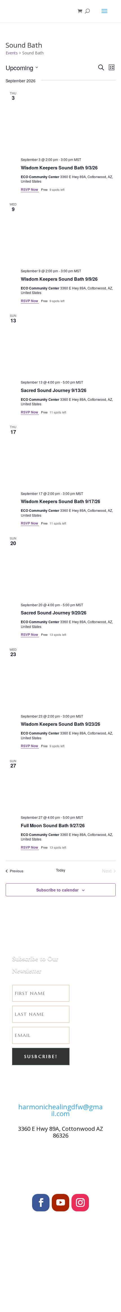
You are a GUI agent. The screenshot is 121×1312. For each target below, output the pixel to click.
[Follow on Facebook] (41, 1202)
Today (60, 870)
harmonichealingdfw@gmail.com (60, 1110)
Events (12, 53)
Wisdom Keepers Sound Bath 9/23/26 (60, 724)
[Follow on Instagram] (80, 1202)
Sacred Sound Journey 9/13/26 (53, 390)
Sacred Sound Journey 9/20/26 (53, 612)
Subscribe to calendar (57, 890)
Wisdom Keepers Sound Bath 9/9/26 (59, 279)
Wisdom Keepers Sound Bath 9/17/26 (60, 501)
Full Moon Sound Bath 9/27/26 (53, 825)
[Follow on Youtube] (60, 1202)
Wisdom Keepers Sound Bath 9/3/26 (59, 167)
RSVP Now (30, 189)
